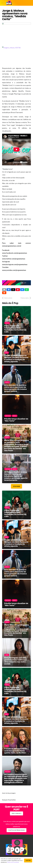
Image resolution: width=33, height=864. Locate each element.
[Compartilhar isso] (9, 289)
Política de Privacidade (13, 862)
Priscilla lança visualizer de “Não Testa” (16, 420)
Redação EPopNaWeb (9, 800)
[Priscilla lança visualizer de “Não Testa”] (16, 396)
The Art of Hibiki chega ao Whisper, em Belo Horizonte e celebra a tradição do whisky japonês (16, 358)
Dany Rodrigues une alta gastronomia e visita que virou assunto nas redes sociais (15, 661)
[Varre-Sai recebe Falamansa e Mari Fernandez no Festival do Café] (16, 307)
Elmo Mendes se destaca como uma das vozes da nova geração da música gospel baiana (15, 388)
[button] (2, 3)
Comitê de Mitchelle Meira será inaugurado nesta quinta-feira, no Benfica (15, 751)
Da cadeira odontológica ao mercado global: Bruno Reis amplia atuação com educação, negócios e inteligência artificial (15, 778)
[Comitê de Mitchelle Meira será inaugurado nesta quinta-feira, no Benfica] (16, 728)
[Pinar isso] (18, 289)
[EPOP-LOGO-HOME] (9, 3)
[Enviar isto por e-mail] (4, 289)
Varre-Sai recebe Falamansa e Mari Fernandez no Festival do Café (15, 329)
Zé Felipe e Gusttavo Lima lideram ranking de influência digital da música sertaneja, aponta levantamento (15, 476)
